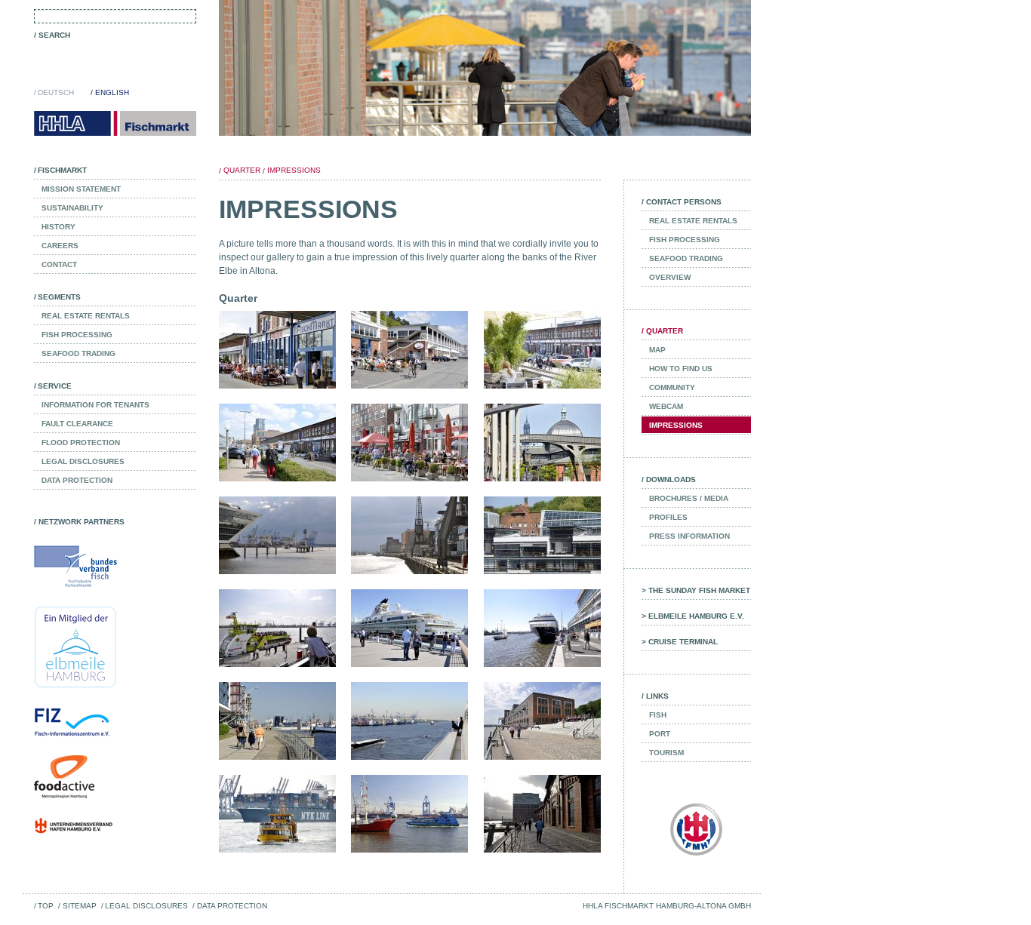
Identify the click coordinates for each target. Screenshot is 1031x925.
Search (54, 35)
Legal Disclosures (146, 906)
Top (46, 906)
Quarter (241, 170)
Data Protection (231, 906)
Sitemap (79, 906)
